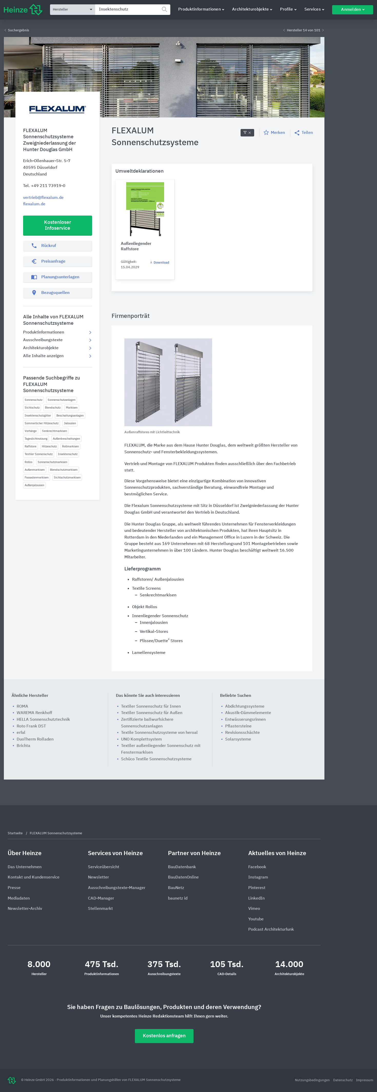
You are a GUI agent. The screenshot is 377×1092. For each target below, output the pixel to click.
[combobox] (132, 9)
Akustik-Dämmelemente (248, 713)
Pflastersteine (238, 726)
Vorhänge (31, 431)
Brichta (23, 746)
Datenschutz (343, 1080)
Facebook (257, 867)
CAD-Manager (101, 898)
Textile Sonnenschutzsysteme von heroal (159, 733)
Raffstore (30, 446)
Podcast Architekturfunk (271, 930)
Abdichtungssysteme (244, 707)
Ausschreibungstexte (43, 340)
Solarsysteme (238, 739)
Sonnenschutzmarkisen (52, 462)
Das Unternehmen (25, 867)
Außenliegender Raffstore (136, 246)
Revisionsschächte (242, 733)
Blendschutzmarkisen (63, 469)
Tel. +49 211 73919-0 (44, 186)
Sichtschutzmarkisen (67, 477)
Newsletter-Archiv (25, 909)
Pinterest (256, 888)
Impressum (364, 1080)
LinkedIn (256, 898)
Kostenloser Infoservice (57, 225)
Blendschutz (53, 407)
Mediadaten (19, 898)
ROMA (22, 707)
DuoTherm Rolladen (35, 739)
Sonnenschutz (33, 400)
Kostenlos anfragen (164, 1035)
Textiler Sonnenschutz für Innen (151, 707)
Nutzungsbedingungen (313, 1080)
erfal (21, 733)
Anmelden (351, 10)
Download (161, 262)
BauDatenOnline (183, 877)
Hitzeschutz (49, 446)
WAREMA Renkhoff (34, 713)
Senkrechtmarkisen (54, 431)
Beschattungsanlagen (70, 415)
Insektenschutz (67, 454)
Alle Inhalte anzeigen (43, 356)
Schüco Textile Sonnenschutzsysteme (156, 759)
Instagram (258, 877)
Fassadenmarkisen (36, 477)
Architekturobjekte (250, 9)
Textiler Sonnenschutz (39, 454)
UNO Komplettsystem (141, 739)
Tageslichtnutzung (36, 438)
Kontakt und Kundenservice (33, 877)
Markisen (71, 407)
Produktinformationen (199, 9)
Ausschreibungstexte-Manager (116, 888)
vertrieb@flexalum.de (43, 198)
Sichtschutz (32, 407)
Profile (286, 9)
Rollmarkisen (70, 446)
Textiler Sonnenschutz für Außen (151, 713)
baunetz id (177, 898)
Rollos (28, 462)
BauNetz (176, 888)
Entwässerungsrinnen (245, 720)
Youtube (256, 919)
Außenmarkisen (35, 469)
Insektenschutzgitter (38, 415)
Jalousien (70, 423)
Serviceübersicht (103, 867)
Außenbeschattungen (66, 438)
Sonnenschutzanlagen (61, 400)
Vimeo (254, 909)
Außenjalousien (34, 485)
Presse (14, 888)
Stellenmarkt (100, 909)
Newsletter (98, 877)
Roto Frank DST (31, 726)
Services (312, 9)
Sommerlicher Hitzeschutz (41, 423)
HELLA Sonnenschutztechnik (43, 720)
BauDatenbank (182, 867)
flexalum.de (34, 204)
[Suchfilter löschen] (247, 133)
